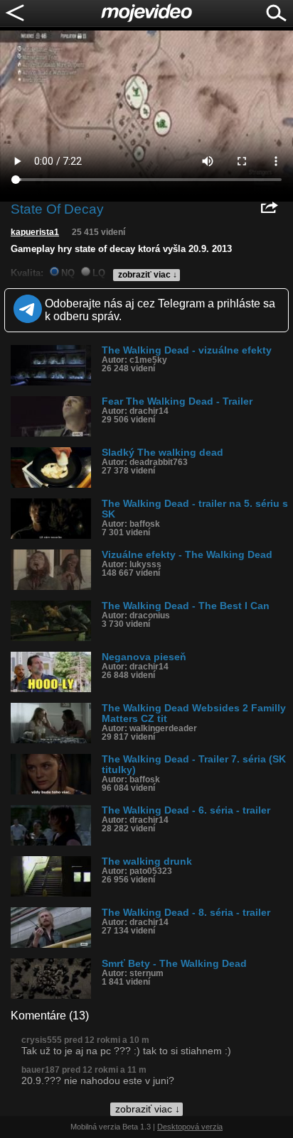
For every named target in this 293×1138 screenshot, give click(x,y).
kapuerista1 (35, 232)
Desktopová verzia (190, 1126)
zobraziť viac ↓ (147, 275)
